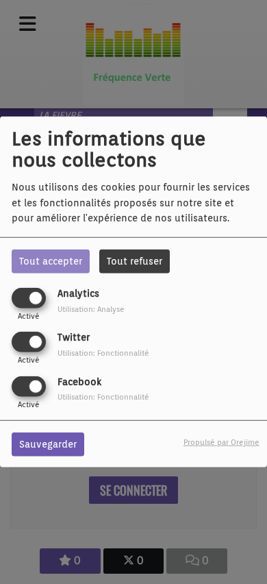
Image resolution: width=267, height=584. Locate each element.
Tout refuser (134, 261)
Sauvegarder (48, 443)
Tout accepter (50, 261)
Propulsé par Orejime (221, 441)
